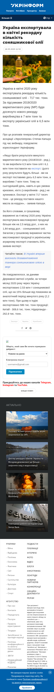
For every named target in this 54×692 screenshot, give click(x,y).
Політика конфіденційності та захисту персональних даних (16, 646)
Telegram (46, 382)
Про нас (11, 606)
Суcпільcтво (13, 580)
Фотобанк (20, 11)
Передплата (13, 615)
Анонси (42, 11)
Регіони (11, 575)
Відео (30, 562)
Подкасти (32, 544)
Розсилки (12, 667)
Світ (9, 571)
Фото (30, 557)
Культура (12, 584)
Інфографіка (33, 571)
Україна (25, 321)
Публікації (32, 548)
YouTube (22, 385)
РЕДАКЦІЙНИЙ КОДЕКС (15, 661)
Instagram (8, 385)
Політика (12, 557)
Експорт (14, 321)
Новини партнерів (32, 581)
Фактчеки (12, 566)
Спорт (10, 593)
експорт (35, 168)
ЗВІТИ (10, 656)
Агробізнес (37, 321)
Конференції (34, 587)
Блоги (30, 566)
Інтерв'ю (32, 553)
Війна (10, 548)
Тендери (12, 630)
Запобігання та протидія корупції (16, 636)
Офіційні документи (33, 592)
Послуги (10, 11)
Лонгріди (32, 575)
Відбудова (12, 553)
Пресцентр (32, 11)
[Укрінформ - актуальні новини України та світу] (27, 5)
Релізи (30, 598)
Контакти (12, 610)
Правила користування (14, 625)
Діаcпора (12, 589)
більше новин (27, 391)
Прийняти (27, 687)
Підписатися (15, 371)
